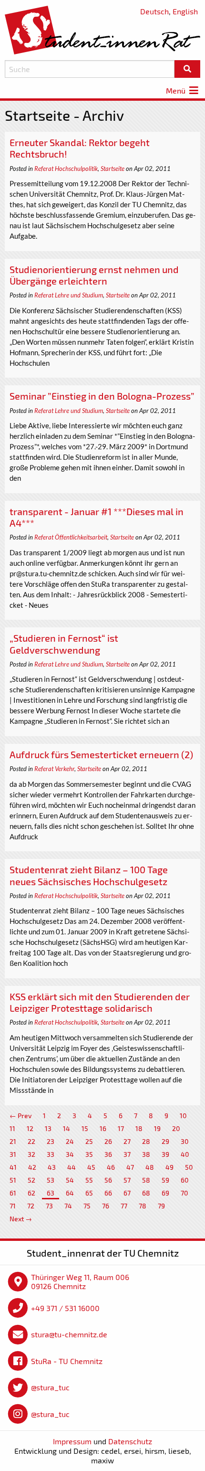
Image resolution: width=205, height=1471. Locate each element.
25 (89, 1141)
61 (13, 1193)
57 (127, 1180)
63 (50, 1193)
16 (103, 1128)
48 (149, 1167)
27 (127, 1141)
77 (124, 1206)
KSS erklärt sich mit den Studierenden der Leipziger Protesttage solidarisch (100, 1002)
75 (87, 1206)
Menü (176, 90)
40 (185, 1154)
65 (89, 1193)
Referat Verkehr (54, 769)
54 (70, 1180)
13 (48, 1128)
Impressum (72, 1441)
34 (70, 1154)
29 (165, 1141)
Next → (21, 1219)
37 (127, 1154)
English (185, 11)
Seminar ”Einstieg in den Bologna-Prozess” (102, 396)
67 (127, 1193)
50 (189, 1167)
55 (89, 1180)
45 (91, 1167)
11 (12, 1128)
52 (31, 1180)
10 (183, 1115)
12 (30, 1128)
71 (13, 1206)
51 (13, 1180)
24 (70, 1141)
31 (13, 1154)
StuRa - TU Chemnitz (66, 1360)
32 (31, 1154)
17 (121, 1128)
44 (71, 1167)
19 (157, 1128)
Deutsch (154, 11)
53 (50, 1180)
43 (52, 1167)
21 (13, 1141)
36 (108, 1154)
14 (66, 1128)
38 (146, 1154)
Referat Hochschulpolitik (66, 168)
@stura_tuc (50, 1387)
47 (130, 1167)
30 (185, 1141)
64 (70, 1193)
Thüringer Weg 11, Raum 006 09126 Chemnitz (80, 1281)
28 (146, 1141)
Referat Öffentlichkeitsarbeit (70, 537)
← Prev (20, 1115)
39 (165, 1154)
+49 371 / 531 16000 (65, 1307)
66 (108, 1193)
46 (111, 1167)
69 (165, 1193)
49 (169, 1167)
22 (31, 1141)
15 (85, 1128)
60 (185, 1180)
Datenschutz (130, 1441)
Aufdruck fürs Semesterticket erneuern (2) (101, 754)
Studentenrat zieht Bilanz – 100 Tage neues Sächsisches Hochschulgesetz (89, 875)
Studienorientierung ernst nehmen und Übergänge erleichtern (94, 275)
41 (13, 1167)
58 (146, 1180)
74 (68, 1206)
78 (142, 1206)
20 (176, 1128)
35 (89, 1154)
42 (32, 1167)
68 (146, 1193)
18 (139, 1128)
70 (184, 1193)
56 (108, 1180)
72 (30, 1206)
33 (50, 1154)
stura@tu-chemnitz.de (69, 1334)
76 (105, 1206)
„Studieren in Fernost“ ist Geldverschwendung (64, 643)
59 (165, 1180)
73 (49, 1206)
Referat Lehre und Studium (68, 295)
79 (161, 1206)
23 (50, 1141)
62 (31, 1193)
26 (108, 1141)
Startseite (112, 168)
